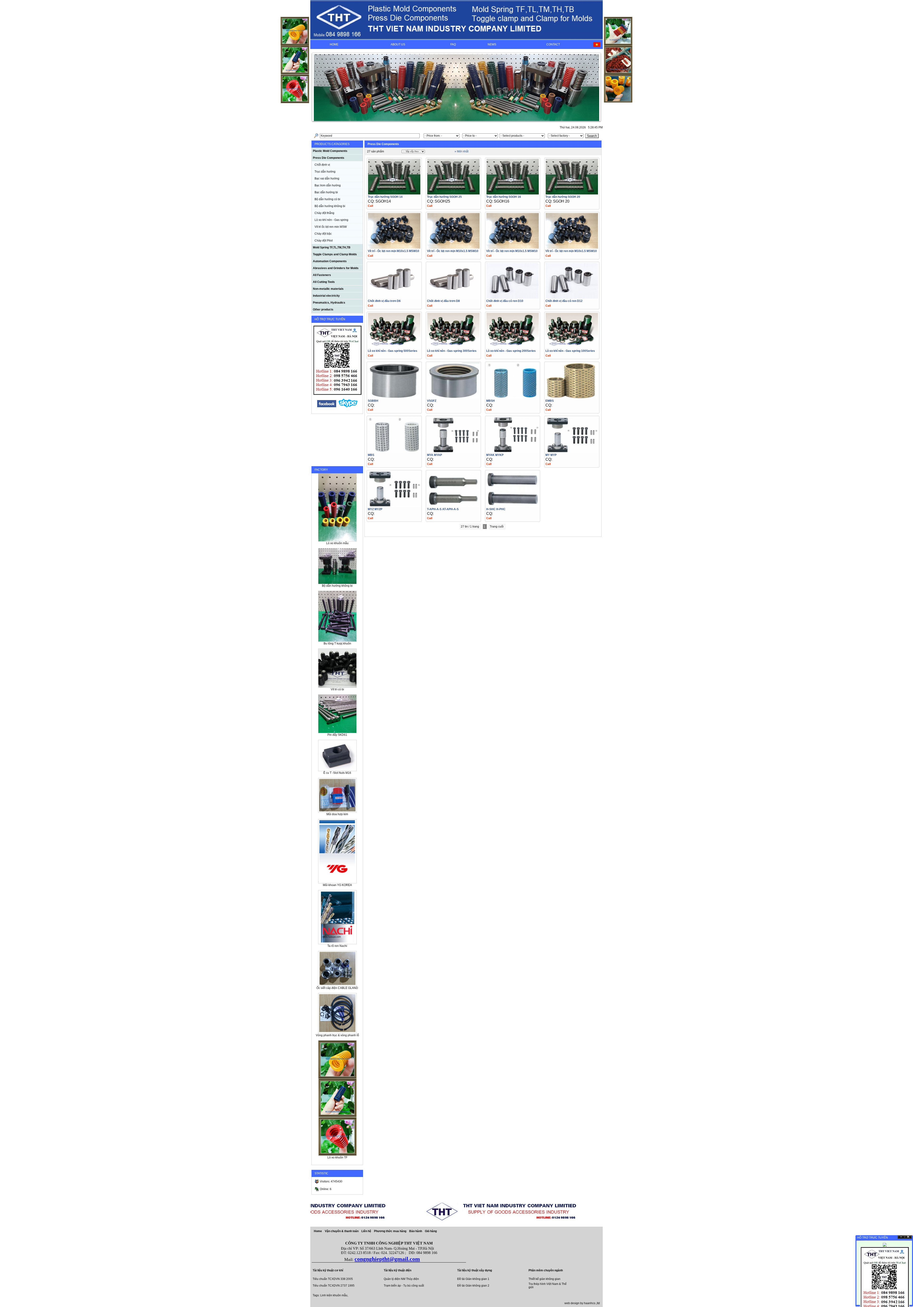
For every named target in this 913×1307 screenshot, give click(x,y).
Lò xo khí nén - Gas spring (331, 220)
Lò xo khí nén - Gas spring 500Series (392, 351)
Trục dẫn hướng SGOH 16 (503, 196)
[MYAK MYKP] (512, 451)
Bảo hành (416, 1231)
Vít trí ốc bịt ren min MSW (331, 226)
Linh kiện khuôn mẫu (333, 1295)
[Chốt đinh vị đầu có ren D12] (572, 297)
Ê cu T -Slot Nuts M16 (337, 773)
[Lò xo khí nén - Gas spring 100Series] (572, 347)
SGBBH (373, 400)
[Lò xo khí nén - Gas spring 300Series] (453, 347)
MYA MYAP (434, 455)
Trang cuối (497, 526)
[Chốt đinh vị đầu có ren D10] (512, 297)
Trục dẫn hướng (325, 171)
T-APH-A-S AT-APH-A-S (443, 509)
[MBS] (394, 451)
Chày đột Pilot (324, 240)
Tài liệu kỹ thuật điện (397, 1270)
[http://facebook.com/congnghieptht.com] (326, 407)
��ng (908, 1237)
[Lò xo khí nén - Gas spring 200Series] (512, 347)
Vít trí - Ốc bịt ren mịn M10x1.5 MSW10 (393, 251)
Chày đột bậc (323, 233)
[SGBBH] (394, 397)
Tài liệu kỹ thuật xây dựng (474, 1270)
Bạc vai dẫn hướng (327, 178)
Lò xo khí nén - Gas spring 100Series (570, 351)
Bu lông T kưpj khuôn (337, 643)
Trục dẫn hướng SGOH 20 (562, 196)
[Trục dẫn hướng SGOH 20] (572, 193)
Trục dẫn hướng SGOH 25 (444, 196)
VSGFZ (431, 400)
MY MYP (551, 455)
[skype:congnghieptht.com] (348, 407)
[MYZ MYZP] (394, 505)
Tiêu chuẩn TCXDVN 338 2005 (333, 1279)
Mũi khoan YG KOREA (337, 885)
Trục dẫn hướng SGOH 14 (385, 196)
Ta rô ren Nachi (337, 946)
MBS (371, 455)
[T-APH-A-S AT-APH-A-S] (453, 505)
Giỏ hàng (431, 1231)
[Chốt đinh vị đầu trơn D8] (453, 297)
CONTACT (553, 44)
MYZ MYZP (375, 509)
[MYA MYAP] (453, 451)
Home (318, 1231)
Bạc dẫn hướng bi (326, 192)
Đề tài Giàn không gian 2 (473, 1285)
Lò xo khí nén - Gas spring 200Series (511, 351)
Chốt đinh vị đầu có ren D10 (504, 301)
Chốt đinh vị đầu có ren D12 (564, 301)
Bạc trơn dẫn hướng (328, 185)
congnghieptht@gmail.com (387, 1259)
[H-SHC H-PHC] (512, 505)
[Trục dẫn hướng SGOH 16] (512, 193)
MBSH (490, 400)
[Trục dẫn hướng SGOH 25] (453, 193)
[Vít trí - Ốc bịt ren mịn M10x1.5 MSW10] (394, 247)
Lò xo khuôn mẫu (337, 543)
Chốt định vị (322, 164)
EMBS (549, 400)
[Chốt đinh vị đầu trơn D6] (394, 297)
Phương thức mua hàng (390, 1231)
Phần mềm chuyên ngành (546, 1270)
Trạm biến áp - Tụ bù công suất (404, 1285)
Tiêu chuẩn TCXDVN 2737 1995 (334, 1285)
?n (901, 1237)
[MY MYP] (572, 451)
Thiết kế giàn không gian (544, 1279)
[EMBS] (572, 397)
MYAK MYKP (495, 455)
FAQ (453, 44)
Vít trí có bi (337, 689)
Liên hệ (366, 1231)
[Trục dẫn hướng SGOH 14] (394, 193)
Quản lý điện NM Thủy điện (401, 1279)
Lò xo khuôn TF (337, 1157)
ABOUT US (398, 44)
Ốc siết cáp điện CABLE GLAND (337, 988)
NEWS (492, 44)
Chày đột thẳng (324, 213)
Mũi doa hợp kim (337, 814)
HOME (334, 44)
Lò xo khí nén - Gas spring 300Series (451, 351)
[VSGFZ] (453, 397)
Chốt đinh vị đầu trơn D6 (384, 301)
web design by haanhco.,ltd (582, 1303)
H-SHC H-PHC (495, 509)
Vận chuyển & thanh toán (342, 1231)
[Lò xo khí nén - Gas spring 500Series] (394, 347)
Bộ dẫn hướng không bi (330, 206)
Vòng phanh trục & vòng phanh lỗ (337, 1035)
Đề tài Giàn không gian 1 (473, 1279)
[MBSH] (512, 397)
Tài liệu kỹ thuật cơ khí (328, 1270)
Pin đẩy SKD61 (337, 734)
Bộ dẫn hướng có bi (327, 199)
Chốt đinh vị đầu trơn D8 (443, 301)
